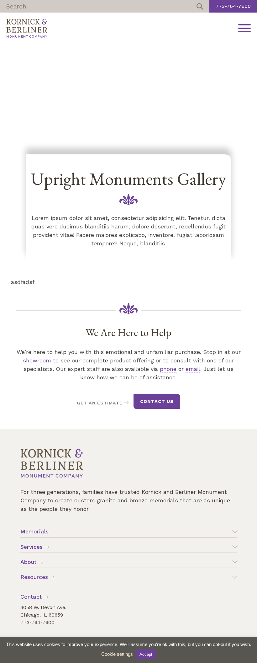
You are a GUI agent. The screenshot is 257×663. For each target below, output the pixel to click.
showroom (37, 360)
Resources (34, 577)
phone (168, 369)
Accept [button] (145, 654)
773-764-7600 (233, 6)
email (193, 369)
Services (31, 547)
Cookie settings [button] (117, 654)
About (28, 562)
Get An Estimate (100, 402)
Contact (31, 597)
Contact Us (157, 401)
